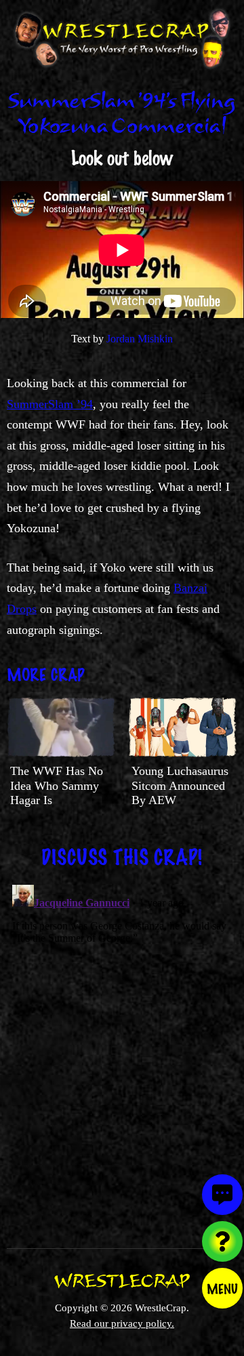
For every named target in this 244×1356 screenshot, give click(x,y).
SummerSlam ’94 (50, 404)
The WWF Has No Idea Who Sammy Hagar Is (56, 785)
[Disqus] (122, 1048)
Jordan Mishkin (139, 338)
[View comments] (222, 1194)
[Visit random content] (222, 1241)
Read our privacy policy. (122, 1323)
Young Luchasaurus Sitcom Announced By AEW (179, 785)
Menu (222, 1288)
